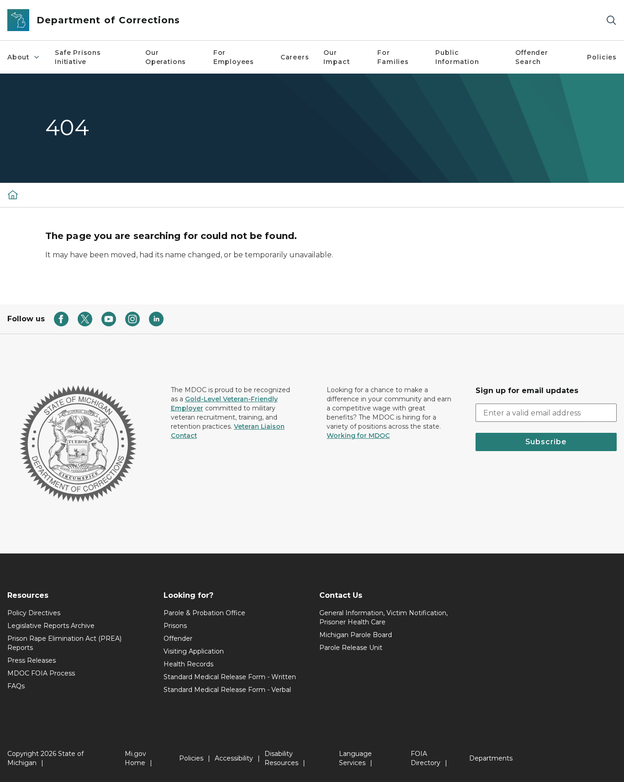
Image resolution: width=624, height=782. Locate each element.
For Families (393, 57)
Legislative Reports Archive (51, 626)
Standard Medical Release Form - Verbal (227, 690)
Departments (491, 758)
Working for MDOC (358, 435)
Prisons (175, 626)
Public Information (457, 57)
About (18, 57)
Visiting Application (194, 651)
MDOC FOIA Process (41, 673)
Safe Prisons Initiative (78, 57)
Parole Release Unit (350, 648)
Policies (602, 57)
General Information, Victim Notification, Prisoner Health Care (383, 617)
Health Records (188, 664)
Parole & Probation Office (204, 613)
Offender (178, 638)
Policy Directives (33, 613)
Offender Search (531, 57)
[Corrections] (12, 195)
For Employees (233, 57)
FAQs (16, 686)
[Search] (611, 20)
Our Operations (165, 57)
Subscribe (545, 441)
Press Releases (31, 660)
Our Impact (336, 57)
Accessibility (234, 758)
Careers (294, 57)
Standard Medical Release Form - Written (230, 677)
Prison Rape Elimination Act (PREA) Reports (64, 643)
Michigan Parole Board (355, 635)
